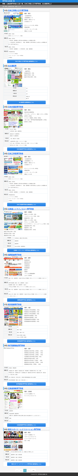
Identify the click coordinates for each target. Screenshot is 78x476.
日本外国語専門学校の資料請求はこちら (26, 149)
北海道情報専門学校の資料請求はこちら (26, 425)
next (33, 470)
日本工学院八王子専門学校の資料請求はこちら (26, 61)
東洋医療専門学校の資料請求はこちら (26, 341)
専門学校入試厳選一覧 (42, 474)
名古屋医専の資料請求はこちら (26, 102)
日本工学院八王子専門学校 (18, 10)
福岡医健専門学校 (14, 255)
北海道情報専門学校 (15, 388)
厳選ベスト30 (18, 6)
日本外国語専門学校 (15, 107)
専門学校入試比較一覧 (8, 1)
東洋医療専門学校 (14, 304)
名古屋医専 (12, 66)
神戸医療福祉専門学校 (16, 345)
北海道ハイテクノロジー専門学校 (21, 209)
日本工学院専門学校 (15, 153)
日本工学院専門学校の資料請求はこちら (26, 204)
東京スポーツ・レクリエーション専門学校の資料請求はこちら (26, 464)
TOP (3, 6)
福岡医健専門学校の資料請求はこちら (26, 300)
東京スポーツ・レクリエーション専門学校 (24, 429)
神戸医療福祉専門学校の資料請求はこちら (26, 384)
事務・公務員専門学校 (9, 6)
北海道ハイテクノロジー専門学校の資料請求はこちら (26, 250)
